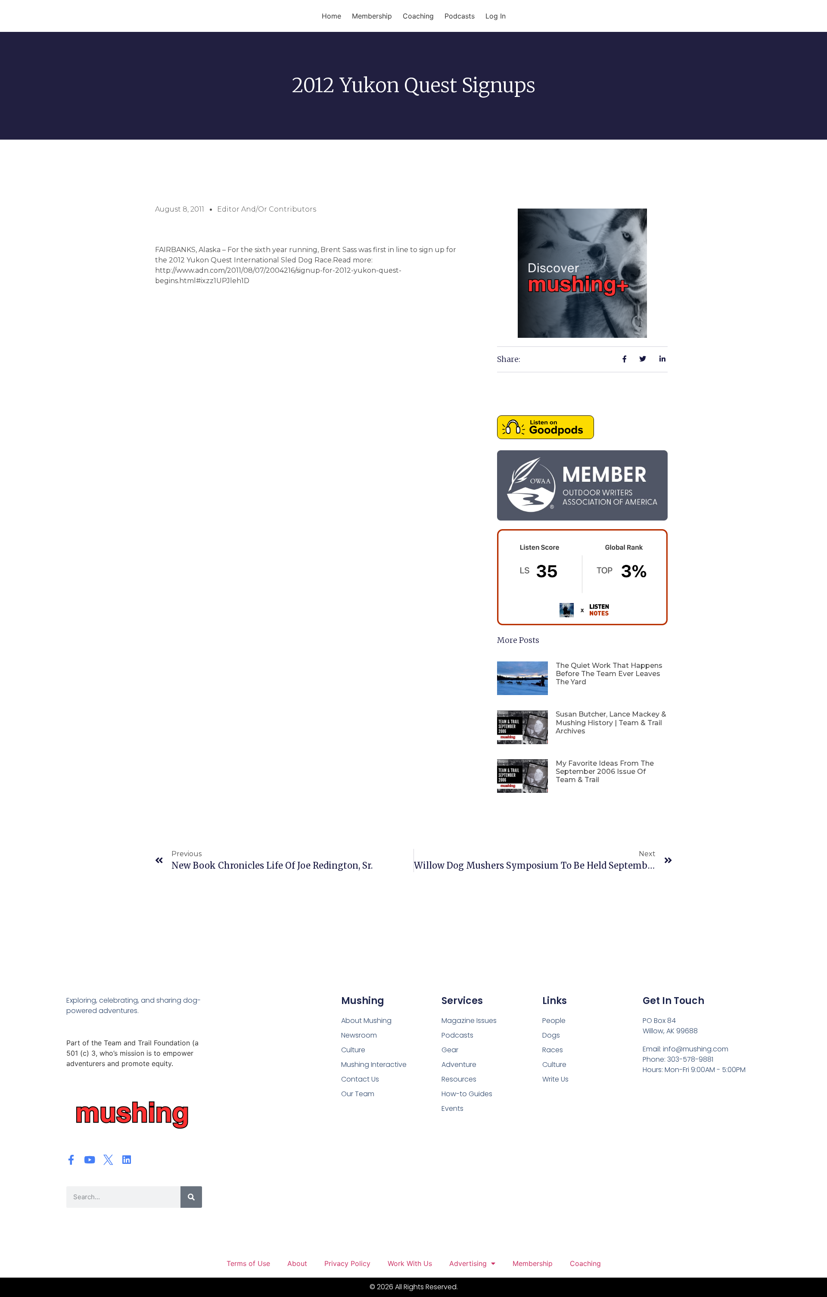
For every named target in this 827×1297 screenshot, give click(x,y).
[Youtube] (90, 1160)
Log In (495, 16)
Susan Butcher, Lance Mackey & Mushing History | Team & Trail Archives (611, 722)
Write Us (555, 1079)
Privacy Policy (347, 1263)
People (554, 1021)
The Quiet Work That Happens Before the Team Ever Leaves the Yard (609, 673)
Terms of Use (248, 1263)
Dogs (551, 1035)
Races (552, 1050)
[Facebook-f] (71, 1160)
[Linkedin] (127, 1160)
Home (331, 16)
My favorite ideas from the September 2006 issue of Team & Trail (605, 771)
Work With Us (410, 1263)
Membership (372, 16)
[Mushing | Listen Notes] (582, 622)
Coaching (418, 16)
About (297, 1263)
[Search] (191, 1197)
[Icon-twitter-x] (108, 1160)
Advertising (468, 1263)
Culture (554, 1064)
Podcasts (460, 16)
